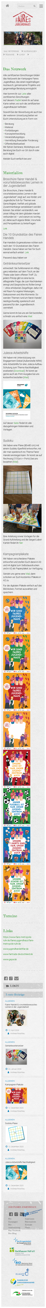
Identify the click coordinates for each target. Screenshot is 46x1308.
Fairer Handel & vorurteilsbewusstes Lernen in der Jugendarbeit (21, 1005)
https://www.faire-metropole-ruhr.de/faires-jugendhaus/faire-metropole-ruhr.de (18, 940)
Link (5, 228)
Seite (16, 423)
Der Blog (12, 1233)
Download (19, 370)
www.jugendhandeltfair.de (15, 949)
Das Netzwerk (11, 51)
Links (22, 54)
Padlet (18, 100)
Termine (9, 54)
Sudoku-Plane (11, 1123)
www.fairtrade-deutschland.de (18, 954)
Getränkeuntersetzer (14, 1046)
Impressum (29, 1219)
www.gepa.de (10, 959)
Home (27, 1227)
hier (21, 542)
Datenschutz (30, 1222)
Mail (30, 316)
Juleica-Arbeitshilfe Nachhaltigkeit (20, 1162)
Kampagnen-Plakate (14, 1084)
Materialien (30, 51)
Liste (24, 93)
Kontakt (28, 1224)
